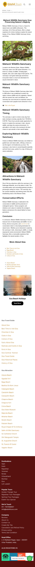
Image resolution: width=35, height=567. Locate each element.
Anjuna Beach (11, 262)
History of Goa (7, 363)
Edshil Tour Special (9, 500)
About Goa (6, 325)
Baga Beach (10, 250)
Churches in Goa (11, 252)
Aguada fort (6, 379)
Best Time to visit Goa (13, 248)
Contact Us (6, 522)
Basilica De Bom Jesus (13, 264)
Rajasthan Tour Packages (11, 494)
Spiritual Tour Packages (10, 497)
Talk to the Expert (10, 105)
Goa (3, 481)
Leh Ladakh (6, 484)
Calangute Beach (8, 389)
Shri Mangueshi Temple (10, 437)
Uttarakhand (6, 476)
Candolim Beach (8, 392)
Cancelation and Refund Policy (13, 528)
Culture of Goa (11, 255)
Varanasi (5, 471)
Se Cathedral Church (9, 434)
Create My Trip (7, 525)
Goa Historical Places (9, 360)
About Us (5, 520)
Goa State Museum (9, 410)
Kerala (4, 474)
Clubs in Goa (6, 336)
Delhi (3, 466)
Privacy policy (7, 530)
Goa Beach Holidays (17, 298)
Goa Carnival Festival (10, 353)
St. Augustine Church (9, 441)
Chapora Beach (7, 399)
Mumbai (4, 479)
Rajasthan (5, 469)
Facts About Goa (8, 342)
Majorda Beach (7, 413)
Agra (3, 464)
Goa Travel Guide (8, 356)
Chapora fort (6, 403)
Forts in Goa (6, 349)
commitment (24, 224)
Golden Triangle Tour (9, 492)
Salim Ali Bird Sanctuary (13, 266)
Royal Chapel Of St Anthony (12, 427)
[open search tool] (24, 4)
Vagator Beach (11, 268)
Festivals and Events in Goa (15, 254)
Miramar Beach (7, 416)
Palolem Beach (7, 423)
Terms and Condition (9, 533)
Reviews (5, 517)
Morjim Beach (7, 420)
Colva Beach (6, 406)
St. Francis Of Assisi (9, 444)
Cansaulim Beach (8, 396)
